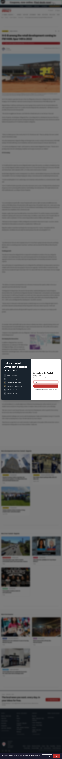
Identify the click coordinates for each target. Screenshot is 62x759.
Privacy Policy (54, 389)
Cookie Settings (47, 756)
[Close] (57, 362)
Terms (50, 389)
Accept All (56, 756)
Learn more (12, 756)
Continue (46, 386)
